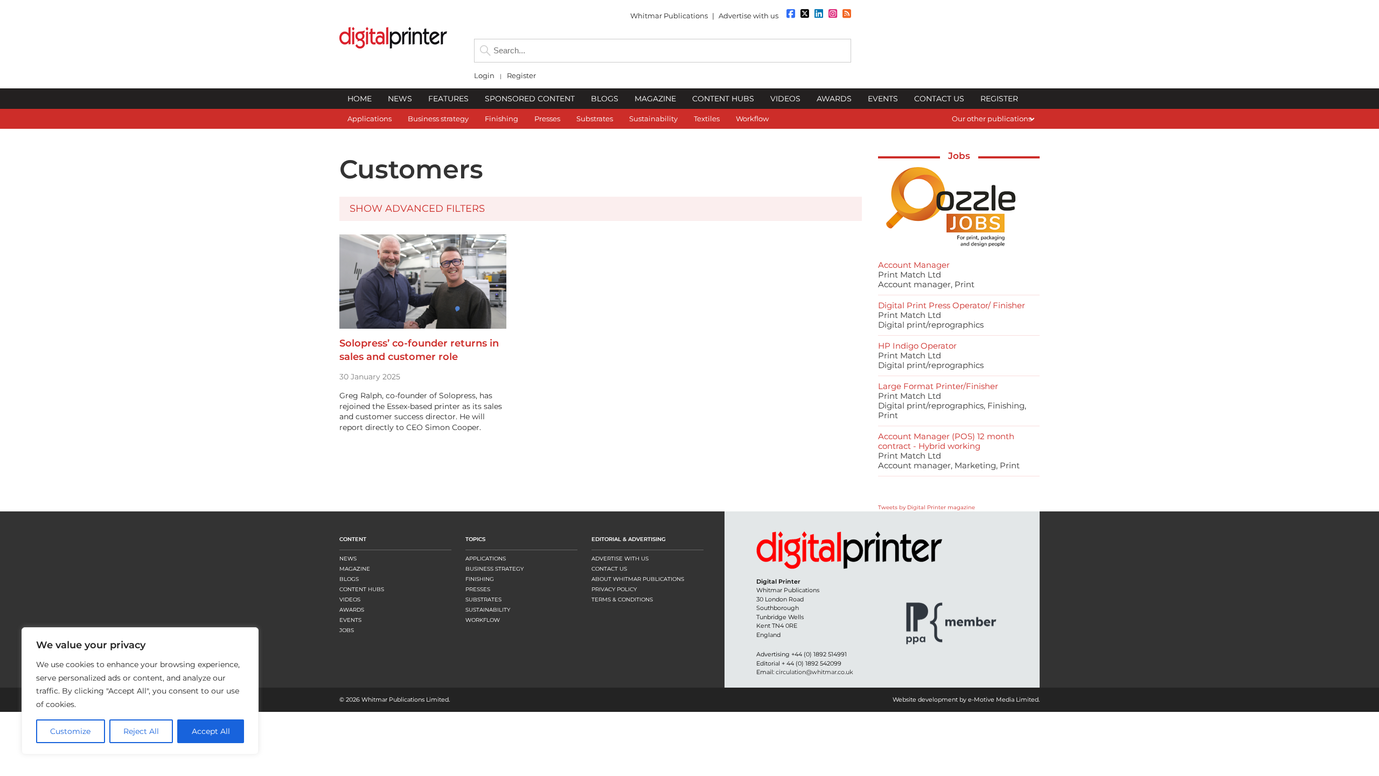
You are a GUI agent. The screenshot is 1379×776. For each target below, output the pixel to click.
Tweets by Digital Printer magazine (926, 507)
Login (484, 75)
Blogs (349, 579)
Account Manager (914, 265)
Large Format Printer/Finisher (938, 386)
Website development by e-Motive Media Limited (966, 699)
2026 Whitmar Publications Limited (397, 699)
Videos (349, 599)
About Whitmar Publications (637, 579)
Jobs (959, 155)
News (348, 558)
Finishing (479, 579)
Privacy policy (614, 589)
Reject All (141, 731)
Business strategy (494, 568)
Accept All (211, 731)
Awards (351, 609)
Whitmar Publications (669, 15)
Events (350, 619)
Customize (70, 731)
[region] (140, 690)
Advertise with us (748, 15)
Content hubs (361, 589)
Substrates (483, 599)
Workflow (482, 619)
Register (521, 75)
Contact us (609, 568)
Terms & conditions (622, 599)
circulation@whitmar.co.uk (814, 672)
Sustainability (487, 609)
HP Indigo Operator (917, 346)
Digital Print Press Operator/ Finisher (951, 305)
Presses (477, 589)
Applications (485, 558)
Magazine (354, 568)
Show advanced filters (417, 208)
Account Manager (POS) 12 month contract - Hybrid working (946, 441)
